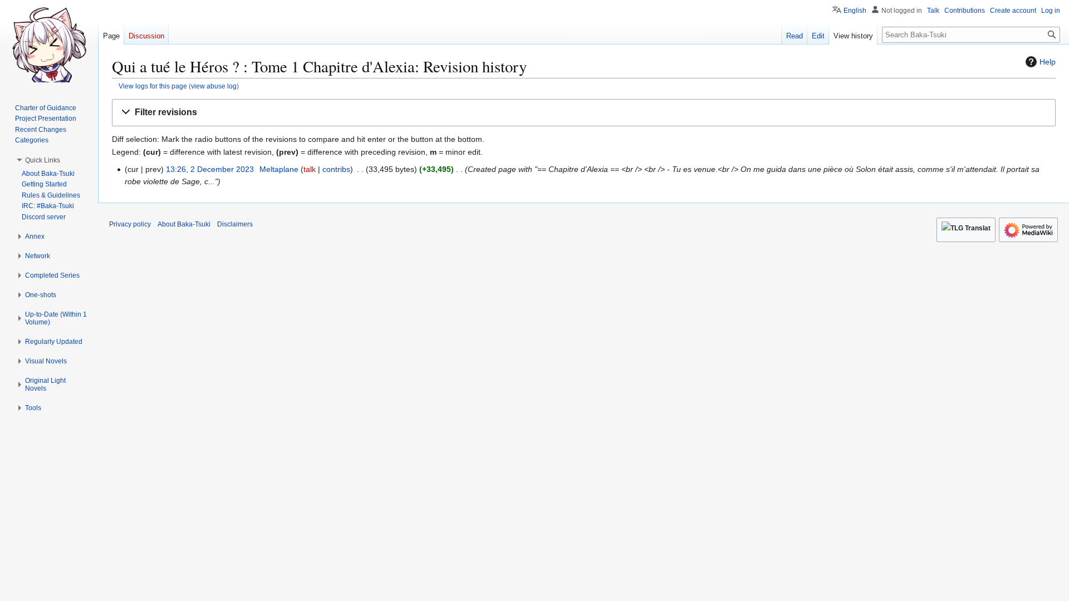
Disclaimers (235, 224)
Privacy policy (130, 224)
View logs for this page (153, 86)
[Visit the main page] (49, 44)
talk (309, 169)
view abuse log (214, 86)
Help (1047, 61)
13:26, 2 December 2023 (210, 169)
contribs (336, 169)
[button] (583, 113)
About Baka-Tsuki (184, 224)
